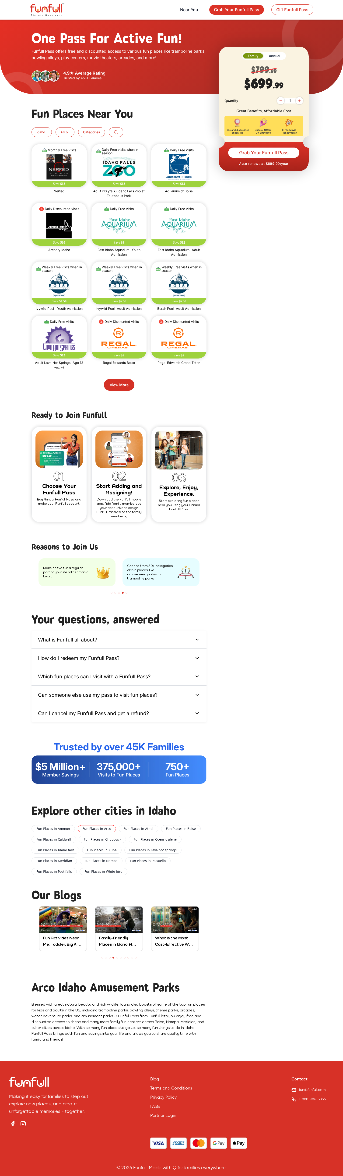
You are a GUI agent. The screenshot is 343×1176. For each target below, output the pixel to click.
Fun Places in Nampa (101, 861)
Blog (154, 1079)
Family (253, 56)
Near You (189, 9)
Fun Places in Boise (181, 828)
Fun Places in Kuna (102, 850)
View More (119, 385)
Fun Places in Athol (138, 828)
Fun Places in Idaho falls (55, 850)
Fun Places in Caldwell (53, 839)
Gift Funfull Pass (292, 9)
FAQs (155, 1106)
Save (59, 184)
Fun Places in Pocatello (148, 861)
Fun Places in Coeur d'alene (155, 839)
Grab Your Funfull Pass (263, 152)
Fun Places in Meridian (54, 861)
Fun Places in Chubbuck (102, 839)
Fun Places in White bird (103, 871)
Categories (91, 132)
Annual (274, 56)
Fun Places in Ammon (53, 828)
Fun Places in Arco (97, 828)
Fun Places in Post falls (54, 871)
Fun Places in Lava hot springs (153, 850)
